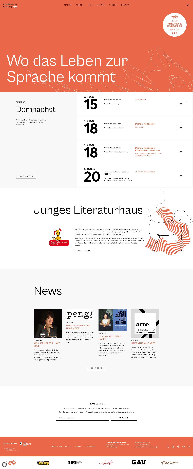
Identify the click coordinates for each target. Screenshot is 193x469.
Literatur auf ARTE (143, 343)
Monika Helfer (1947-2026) (47, 344)
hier (128, 408)
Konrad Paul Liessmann (147, 150)
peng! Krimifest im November (78, 327)
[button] (4, 464)
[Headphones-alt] (189, 446)
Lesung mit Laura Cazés (110, 337)
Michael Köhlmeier (145, 124)
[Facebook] (178, 446)
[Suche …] (188, 5)
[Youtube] (183, 446)
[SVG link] (10, 6)
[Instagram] (173, 446)
